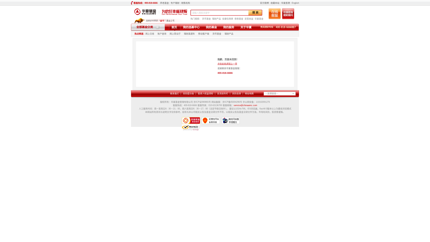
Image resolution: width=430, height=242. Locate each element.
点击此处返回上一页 (227, 64)
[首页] (174, 27)
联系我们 (174, 93)
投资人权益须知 (205, 93)
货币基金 (206, 18)
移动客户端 (203, 33)
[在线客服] (275, 19)
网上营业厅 (175, 33)
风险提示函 (188, 93)
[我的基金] (211, 27)
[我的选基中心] (191, 27)
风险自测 (236, 93)
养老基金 (164, 3)
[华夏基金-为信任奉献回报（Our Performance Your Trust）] (160, 15)
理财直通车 (189, 33)
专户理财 (175, 3)
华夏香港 (285, 3)
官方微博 (264, 3)
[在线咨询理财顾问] (288, 19)
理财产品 (216, 18)
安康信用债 (227, 18)
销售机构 (185, 3)
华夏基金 (259, 18)
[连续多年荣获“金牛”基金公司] (158, 23)
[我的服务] (228, 27)
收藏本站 (275, 3)
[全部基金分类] (148, 28)
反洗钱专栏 (222, 93)
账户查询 (162, 33)
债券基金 (238, 18)
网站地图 (249, 93)
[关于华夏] (246, 27)
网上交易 (149, 33)
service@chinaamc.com (245, 105)
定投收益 (249, 18)
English (295, 3)
